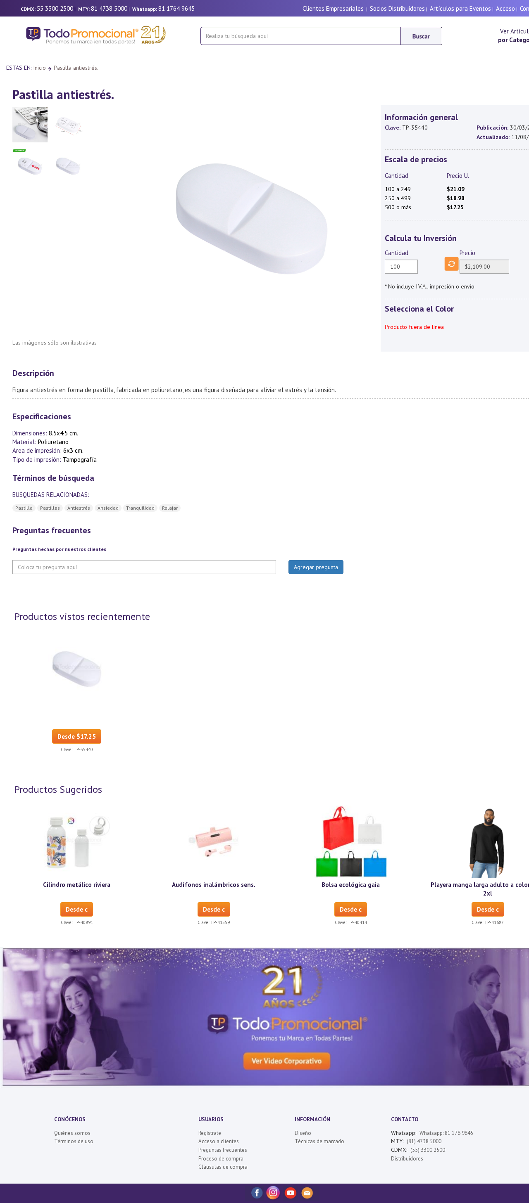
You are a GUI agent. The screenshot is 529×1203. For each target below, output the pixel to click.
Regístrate (209, 1133)
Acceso (505, 8)
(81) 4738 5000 (424, 1141)
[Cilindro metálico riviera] (77, 841)
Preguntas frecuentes (222, 1149)
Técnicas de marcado (319, 1141)
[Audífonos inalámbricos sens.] (213, 841)
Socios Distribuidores (397, 8)
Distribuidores (407, 1158)
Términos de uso (73, 1141)
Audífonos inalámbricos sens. (213, 885)
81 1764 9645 (176, 8)
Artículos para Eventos (460, 8)
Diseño (303, 1133)
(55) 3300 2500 (427, 1149)
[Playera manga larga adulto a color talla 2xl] (487, 841)
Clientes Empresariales (333, 8)
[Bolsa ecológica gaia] (351, 841)
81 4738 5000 (109, 8)
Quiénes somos (72, 1133)
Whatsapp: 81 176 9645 (446, 1133)
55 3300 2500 (55, 8)
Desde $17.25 (76, 736)
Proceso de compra (220, 1158)
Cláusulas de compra (223, 1166)
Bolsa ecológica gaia (351, 885)
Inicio (39, 67)
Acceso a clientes (218, 1141)
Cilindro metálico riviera (76, 885)
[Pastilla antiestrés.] (77, 668)
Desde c (77, 909)
